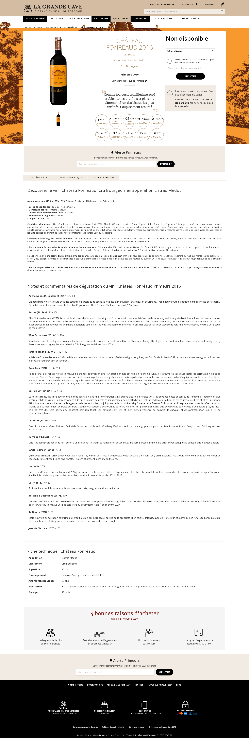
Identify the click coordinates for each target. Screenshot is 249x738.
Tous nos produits (162, 18)
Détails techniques (103, 177)
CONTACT (138, 685)
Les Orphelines (140, 18)
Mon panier (210, 4)
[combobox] (190, 50)
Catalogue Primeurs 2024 (159, 685)
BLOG (178, 685)
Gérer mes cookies (136, 727)
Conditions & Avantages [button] (190, 18)
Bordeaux (38, 27)
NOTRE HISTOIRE (75, 685)
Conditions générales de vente (85, 727)
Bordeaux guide (95, 685)
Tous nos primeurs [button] (35, 18)
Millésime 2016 (39, 177)
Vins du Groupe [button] (120, 18)
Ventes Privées (101, 18)
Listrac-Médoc (50, 27)
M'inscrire (190, 76)
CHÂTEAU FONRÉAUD (68, 27)
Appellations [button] (56, 18)
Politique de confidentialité (113, 727)
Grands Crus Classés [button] (78, 18)
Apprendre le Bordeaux (118, 685)
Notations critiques (71, 177)
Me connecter (188, 4)
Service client (161, 4)
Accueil (28, 27)
